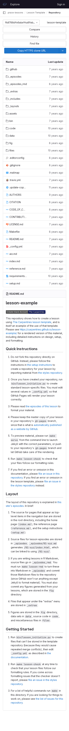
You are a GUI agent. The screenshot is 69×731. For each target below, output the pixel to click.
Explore (15, 4)
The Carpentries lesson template (32, 322)
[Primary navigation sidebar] (4, 12)
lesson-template (56, 22)
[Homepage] (5, 4)
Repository (55, 12)
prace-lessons (15, 12)
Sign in (61, 4)
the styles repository (50, 372)
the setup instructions (39, 364)
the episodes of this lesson (42, 406)
